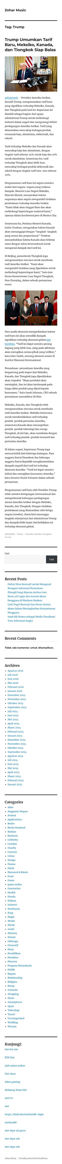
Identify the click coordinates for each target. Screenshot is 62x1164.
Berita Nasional (16, 827)
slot (7, 1106)
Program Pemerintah (20, 965)
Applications (15, 819)
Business (13, 835)
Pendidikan (14, 953)
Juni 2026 (13, 678)
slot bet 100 (11, 1049)
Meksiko (38, 534)
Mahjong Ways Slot (16, 1089)
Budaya (12, 831)
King (10, 912)
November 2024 (17, 743)
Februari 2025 (16, 731)
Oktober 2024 (15, 747)
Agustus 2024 (15, 755)
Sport (11, 1006)
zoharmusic (11, 97)
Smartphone (15, 1002)
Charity (12, 847)
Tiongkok (47, 534)
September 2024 (17, 751)
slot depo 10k (12, 1138)
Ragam (12, 973)
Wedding (13, 1022)
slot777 (9, 1098)
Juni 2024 (13, 764)
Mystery (12, 933)
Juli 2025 (13, 711)
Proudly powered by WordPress (33, 1158)
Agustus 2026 (15, 670)
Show (11, 998)
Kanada (29, 534)
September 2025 (17, 707)
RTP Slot (10, 1057)
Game (11, 880)
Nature (12, 937)
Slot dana (10, 1073)
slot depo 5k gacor (15, 1130)
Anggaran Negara (18, 811)
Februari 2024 (16, 780)
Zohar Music (15, 10)
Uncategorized (16, 1018)
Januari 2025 (15, 735)
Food (10, 876)
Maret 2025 (14, 727)
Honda (11, 896)
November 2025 (17, 699)
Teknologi (13, 1010)
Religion (12, 981)
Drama (11, 864)
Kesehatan (14, 908)
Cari (7, 553)
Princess (12, 961)
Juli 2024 (13, 760)
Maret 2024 (14, 776)
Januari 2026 (15, 691)
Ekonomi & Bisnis (18, 872)
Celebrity (13, 839)
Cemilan (12, 843)
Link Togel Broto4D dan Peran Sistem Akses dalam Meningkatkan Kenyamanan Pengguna (31, 608)
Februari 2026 (16, 686)
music (11, 929)
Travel (11, 1014)
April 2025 (13, 723)
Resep (11, 985)
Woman (12, 1026)
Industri (12, 904)
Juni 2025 (13, 715)
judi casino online (15, 1065)
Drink (11, 868)
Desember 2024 (17, 739)
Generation (14, 888)
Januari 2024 (15, 784)
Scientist (13, 989)
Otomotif (13, 945)
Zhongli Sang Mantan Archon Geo (27, 592)
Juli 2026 (13, 674)
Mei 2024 (13, 768)
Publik (11, 969)
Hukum (12, 900)
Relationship (15, 977)
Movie (11, 925)
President (13, 957)
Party (11, 949)
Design (12, 860)
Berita (20, 534)
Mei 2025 (13, 719)
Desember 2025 (17, 695)
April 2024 (13, 772)
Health (11, 892)
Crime (11, 856)
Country (12, 851)
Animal (12, 815)
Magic (11, 916)
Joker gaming (12, 1081)
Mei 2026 (13, 682)
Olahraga (13, 941)
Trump (8, 537)
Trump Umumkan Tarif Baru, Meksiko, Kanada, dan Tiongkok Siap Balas (30, 44)
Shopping (13, 994)
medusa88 (11, 1122)
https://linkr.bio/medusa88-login (24, 1114)
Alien (11, 807)
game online (15, 884)
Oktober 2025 (15, 703)
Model (11, 920)
